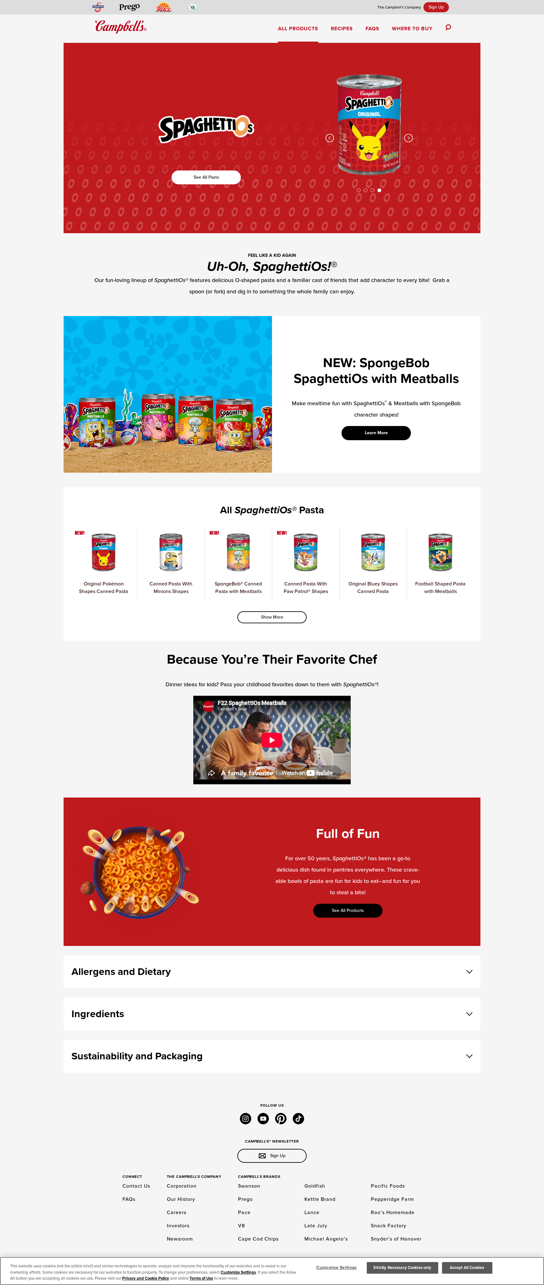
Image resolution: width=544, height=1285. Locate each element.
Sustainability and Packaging (137, 1056)
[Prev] (330, 138)
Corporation (182, 1186)
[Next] (408, 138)
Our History (181, 1199)
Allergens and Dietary (121, 972)
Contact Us (136, 1186)
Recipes (342, 29)
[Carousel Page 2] (365, 190)
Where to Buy (412, 29)
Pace (244, 1212)
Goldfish (314, 1186)
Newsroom (180, 1239)
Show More (272, 617)
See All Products (348, 910)
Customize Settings (238, 1272)
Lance (312, 1212)
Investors (178, 1226)
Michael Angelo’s (326, 1239)
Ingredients (97, 1014)
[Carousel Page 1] (358, 190)
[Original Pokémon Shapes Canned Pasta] (369, 173)
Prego (245, 1199)
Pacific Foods (388, 1186)
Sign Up (436, 7)
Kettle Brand (320, 1199)
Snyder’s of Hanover (396, 1239)
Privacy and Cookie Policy (145, 1278)
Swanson (249, 1186)
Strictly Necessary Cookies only (402, 1267)
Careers (176, 1212)
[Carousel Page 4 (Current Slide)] (379, 190)
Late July (315, 1226)
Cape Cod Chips (258, 1239)
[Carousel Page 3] (372, 190)
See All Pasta (206, 177)
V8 (241, 1226)
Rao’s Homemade (393, 1212)
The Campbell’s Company (399, 7)
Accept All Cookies (467, 1267)
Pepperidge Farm (392, 1199)
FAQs (372, 29)
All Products (298, 29)
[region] (272, 1271)
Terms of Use (201, 1278)
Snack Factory (388, 1226)
